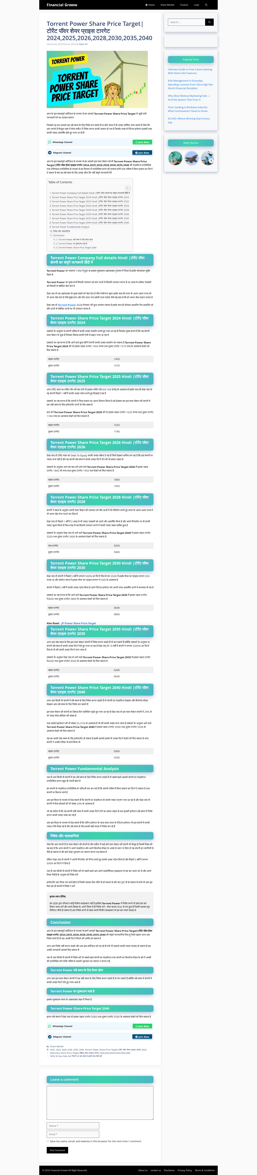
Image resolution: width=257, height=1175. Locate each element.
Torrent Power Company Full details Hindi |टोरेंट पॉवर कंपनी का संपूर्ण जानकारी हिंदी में (91, 192)
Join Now (143, 142)
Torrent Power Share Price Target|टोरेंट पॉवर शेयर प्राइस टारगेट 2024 (115, 1049)
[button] (206, 5)
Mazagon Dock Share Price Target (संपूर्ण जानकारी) (26, 2)
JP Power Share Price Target (78, 623)
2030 (70, 1049)
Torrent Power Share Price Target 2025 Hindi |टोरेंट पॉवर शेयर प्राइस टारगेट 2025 (90, 201)
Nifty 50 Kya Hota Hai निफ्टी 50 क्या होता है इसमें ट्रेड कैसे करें (76, 1056)
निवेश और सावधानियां (61, 231)
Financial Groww (62, 4)
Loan (196, 4)
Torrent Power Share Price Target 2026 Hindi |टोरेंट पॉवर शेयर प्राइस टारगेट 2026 (90, 205)
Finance (184, 4)
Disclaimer (169, 1170)
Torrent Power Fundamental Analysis (71, 226)
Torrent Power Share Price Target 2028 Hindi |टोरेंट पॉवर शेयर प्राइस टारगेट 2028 (90, 209)
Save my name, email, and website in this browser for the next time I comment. (96, 1141)
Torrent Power (67, 305)
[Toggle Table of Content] (126, 188)
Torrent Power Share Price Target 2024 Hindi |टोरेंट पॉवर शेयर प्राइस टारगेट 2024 (90, 197)
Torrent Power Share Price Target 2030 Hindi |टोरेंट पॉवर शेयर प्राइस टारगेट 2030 (90, 214)
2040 (81, 1049)
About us (143, 1170)
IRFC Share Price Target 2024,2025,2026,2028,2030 (220, 5)
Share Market (167, 4)
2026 (58, 1049)
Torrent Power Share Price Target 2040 (77, 247)
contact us (156, 1170)
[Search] (209, 22)
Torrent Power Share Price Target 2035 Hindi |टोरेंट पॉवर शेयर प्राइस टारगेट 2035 (90, 218)
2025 (52, 1049)
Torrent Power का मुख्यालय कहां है (72, 243)
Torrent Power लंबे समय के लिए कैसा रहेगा (75, 239)
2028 (64, 1049)
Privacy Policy (185, 1170)
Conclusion (59, 235)
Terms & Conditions (205, 1170)
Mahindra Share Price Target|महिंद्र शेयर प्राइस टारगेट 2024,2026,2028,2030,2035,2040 (90, 1053)
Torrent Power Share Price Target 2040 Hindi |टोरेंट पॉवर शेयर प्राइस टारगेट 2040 (90, 222)
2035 (75, 1049)
